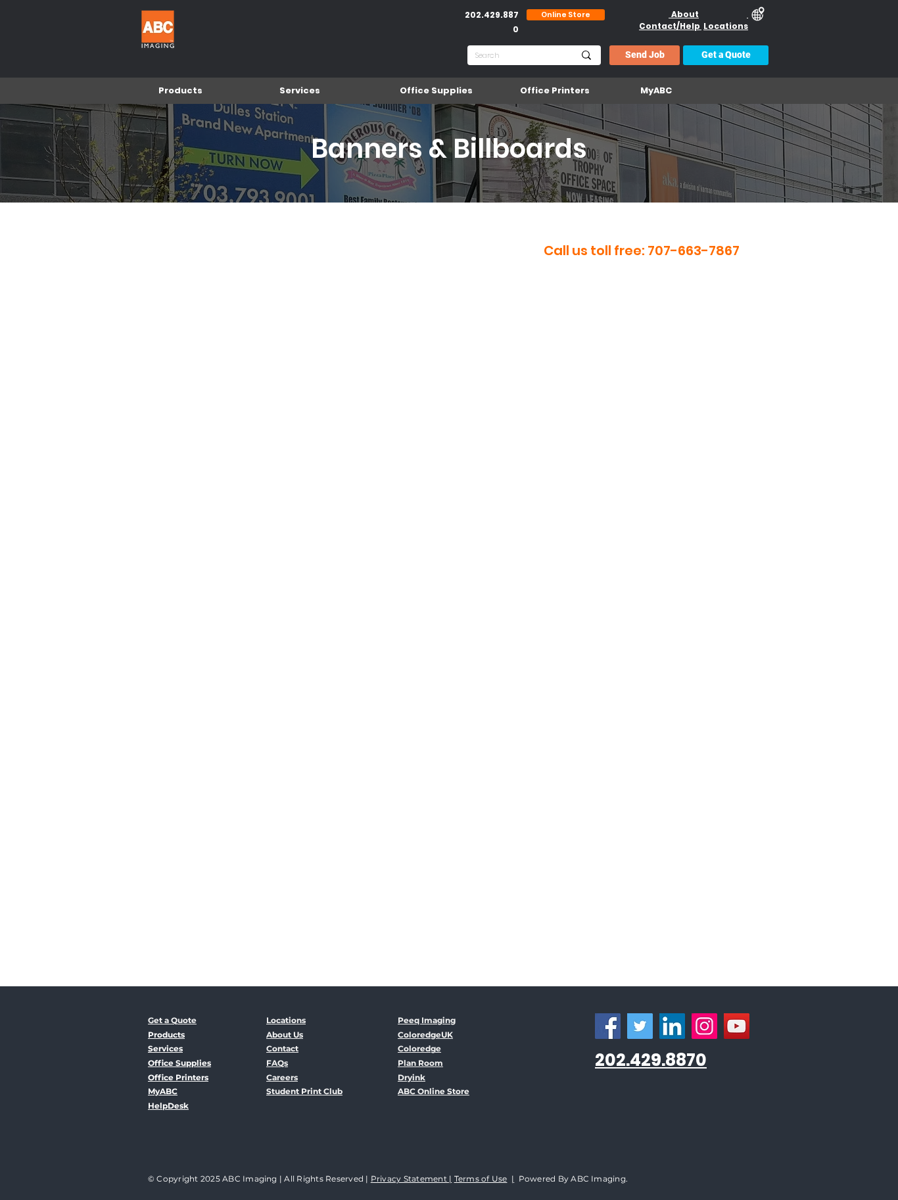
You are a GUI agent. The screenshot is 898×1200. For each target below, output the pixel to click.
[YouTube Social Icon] (736, 1026)
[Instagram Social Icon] (704, 1026)
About (684, 14)
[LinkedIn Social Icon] (672, 1026)
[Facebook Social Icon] (608, 1026)
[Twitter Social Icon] (640, 1026)
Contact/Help (670, 26)
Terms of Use (481, 1179)
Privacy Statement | (411, 1179)
